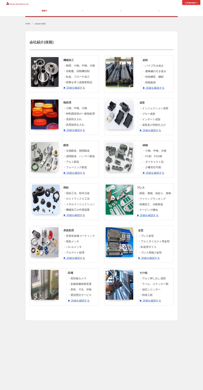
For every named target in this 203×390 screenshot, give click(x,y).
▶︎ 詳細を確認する (74, 87)
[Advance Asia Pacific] (17, 3)
